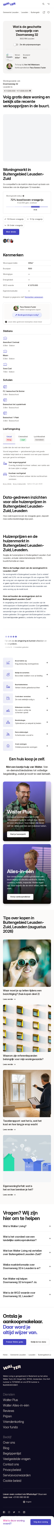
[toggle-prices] (16, 44)
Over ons (9, 1442)
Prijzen (7, 1416)
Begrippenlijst (12, 1453)
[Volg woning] (48, 12)
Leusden (24, 12)
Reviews (8, 1411)
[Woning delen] (43, 12)
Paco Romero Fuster (38, 68)
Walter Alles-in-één (16, 1405)
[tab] (9, 438)
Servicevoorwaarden (17, 1475)
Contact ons (11, 1464)
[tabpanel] (27, 463)
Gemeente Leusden (11, 12)
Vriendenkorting (13, 1422)
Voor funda (10, 1427)
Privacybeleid (12, 1470)
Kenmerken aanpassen (34, 297)
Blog (6, 1448)
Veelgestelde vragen (16, 1459)
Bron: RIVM (7, 484)
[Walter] (9, 4)
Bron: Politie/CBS (19, 484)
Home (5, 1355)
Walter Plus (10, 1400)
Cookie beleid (12, 1481)
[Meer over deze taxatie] (30, 91)
